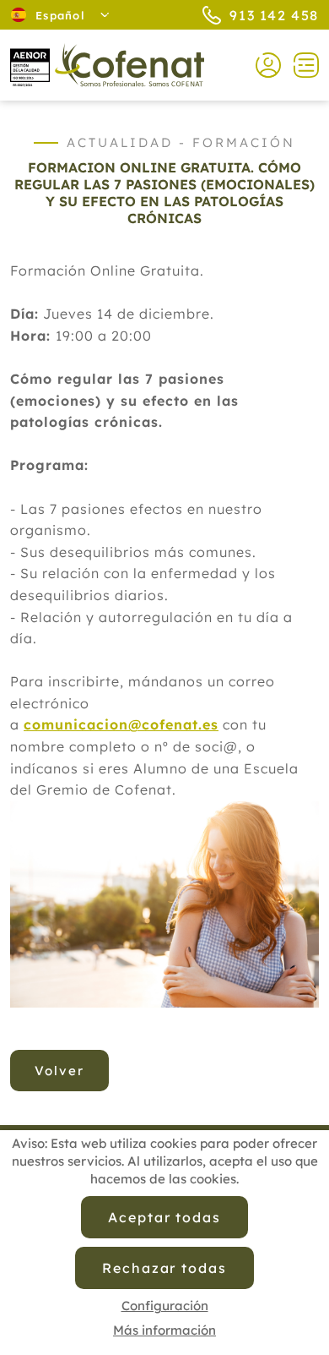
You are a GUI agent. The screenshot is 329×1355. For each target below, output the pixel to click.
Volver (59, 1071)
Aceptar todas (164, 1217)
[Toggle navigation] (300, 65)
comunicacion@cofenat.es (121, 724)
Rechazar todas (164, 1267)
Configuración (164, 1306)
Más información (164, 1330)
